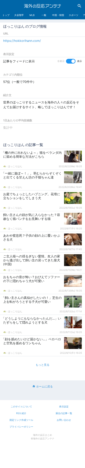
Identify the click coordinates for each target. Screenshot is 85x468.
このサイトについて (21, 406)
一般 (44, 15)
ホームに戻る (44, 386)
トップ (5, 15)
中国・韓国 (58, 15)
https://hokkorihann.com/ (22, 41)
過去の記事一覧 (64, 413)
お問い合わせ (64, 419)
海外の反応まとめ (42, 434)
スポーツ (73, 15)
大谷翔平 (19, 15)
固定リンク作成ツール (21, 419)
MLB (32, 15)
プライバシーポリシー (21, 426)
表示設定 (64, 406)
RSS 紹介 (21, 413)
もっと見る (42, 364)
